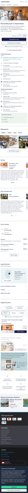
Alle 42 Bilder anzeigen (14, 151)
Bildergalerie (24, 18)
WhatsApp (5, 119)
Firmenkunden (4, 433)
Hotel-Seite (17, 279)
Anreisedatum (9, 306)
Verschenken (22, 363)
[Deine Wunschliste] (23, 2)
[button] (7, 329)
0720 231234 (5, 121)
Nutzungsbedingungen (6, 439)
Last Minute (15, 4)
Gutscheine (9, 4)
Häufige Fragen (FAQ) (6, 443)
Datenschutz (4, 435)
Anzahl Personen (20, 306)
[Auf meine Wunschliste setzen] (26, 8)
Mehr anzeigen (14, 255)
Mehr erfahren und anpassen (14, 490)
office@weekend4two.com (8, 117)
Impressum (3, 441)
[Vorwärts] (26, 313)
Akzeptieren (14, 487)
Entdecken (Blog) (5, 432)
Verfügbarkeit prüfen (14, 39)
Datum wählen (9, 307)
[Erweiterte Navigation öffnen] (27, 5)
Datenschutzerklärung (19, 477)
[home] (10, 1)
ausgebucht (20, 349)
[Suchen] (26, 2)
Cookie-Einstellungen (6, 437)
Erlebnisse (3, 4)
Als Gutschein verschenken (14, 43)
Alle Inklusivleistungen (6, 323)
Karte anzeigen (7, 280)
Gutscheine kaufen (5, 430)
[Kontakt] (21, 2)
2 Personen (19, 307)
